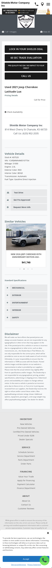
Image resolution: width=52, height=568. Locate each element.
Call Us (26, 76)
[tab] (26, 288)
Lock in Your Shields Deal (26, 49)
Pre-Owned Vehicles (26, 428)
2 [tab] (24, 269)
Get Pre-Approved (21, 200)
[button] (48, 533)
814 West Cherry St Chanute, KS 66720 (26, 129)
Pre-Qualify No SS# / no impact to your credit (26, 66)
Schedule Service (26, 452)
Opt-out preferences (18, 564)
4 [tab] (32, 269)
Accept (26, 559)
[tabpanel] (26, 245)
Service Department (26, 456)
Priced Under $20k (26, 435)
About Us (26, 501)
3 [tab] (28, 269)
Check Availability (15, 112)
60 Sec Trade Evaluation (26, 57)
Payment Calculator (26, 484)
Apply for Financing (26, 480)
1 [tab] (26, 12)
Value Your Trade (26, 476)
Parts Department (26, 460)
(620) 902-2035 (31, 133)
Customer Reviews (26, 508)
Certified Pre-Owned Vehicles (26, 432)
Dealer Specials (26, 439)
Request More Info (22, 207)
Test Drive (18, 192)
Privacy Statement (34, 564)
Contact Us (26, 504)
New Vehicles (26, 424)
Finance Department (26, 488)
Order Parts (26, 463)
